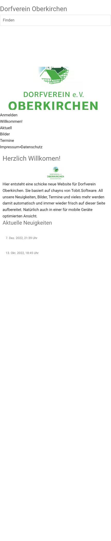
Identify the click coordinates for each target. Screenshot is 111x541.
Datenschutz (32, 147)
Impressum (9, 147)
